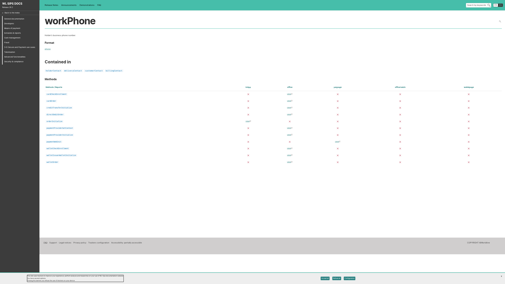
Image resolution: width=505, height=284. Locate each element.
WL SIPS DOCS (12, 3)
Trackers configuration (98, 243)
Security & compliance (13, 62)
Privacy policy (79, 243)
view (289, 94)
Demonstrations (87, 5)
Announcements (69, 5)
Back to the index (12, 13)
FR (495, 5)
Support (53, 243)
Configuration (350, 278)
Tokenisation (9, 52)
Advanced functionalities (14, 57)
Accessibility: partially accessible (126, 243)
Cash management (12, 38)
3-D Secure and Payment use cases (19, 47)
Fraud (6, 43)
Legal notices (65, 243)
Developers (9, 24)
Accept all (325, 278)
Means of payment (12, 28)
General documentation (14, 19)
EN (500, 5)
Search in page (500, 21)
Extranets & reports (12, 33)
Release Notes (51, 5)
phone (48, 49)
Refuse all (336, 278)
